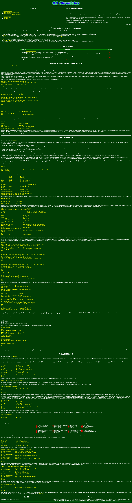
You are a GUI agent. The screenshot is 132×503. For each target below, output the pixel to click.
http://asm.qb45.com (58, 42)
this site (60, 36)
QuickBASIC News (7, 40)
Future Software (29, 37)
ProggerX (5, 35)
